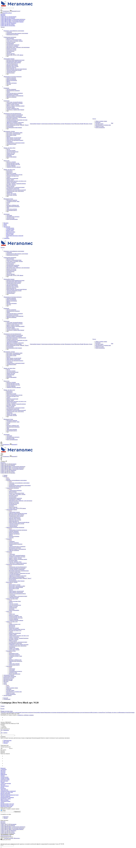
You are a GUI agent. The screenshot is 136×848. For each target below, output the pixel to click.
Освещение (12, 541)
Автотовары (12, 668)
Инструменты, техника (14, 584)
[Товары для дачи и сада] (17, 168)
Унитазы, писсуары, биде (7, 792)
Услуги (5, 225)
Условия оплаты (10, 228)
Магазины (5, 223)
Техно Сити (12, 614)
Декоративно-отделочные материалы (18, 530)
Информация (4, 774)
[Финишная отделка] (17, 197)
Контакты (3, 14)
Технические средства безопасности (18, 566)
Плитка (2, 802)
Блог (7, 237)
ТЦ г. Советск (4, 732)
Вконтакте (5, 816)
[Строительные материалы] (17, 35)
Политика (3, 772)
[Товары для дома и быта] (17, 146)
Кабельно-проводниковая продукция (9, 794)
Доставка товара (10, 229)
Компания (3, 768)
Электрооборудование (14, 512)
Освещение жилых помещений (8, 791)
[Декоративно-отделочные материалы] (17, 75)
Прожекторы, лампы (6, 798)
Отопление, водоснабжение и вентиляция (19, 482)
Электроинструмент (5, 801)
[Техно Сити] (17, 159)
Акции (5, 224)
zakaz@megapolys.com (6, 835)
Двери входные (4, 789)
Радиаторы (3, 788)
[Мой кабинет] (1, 442)
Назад (7, 477)
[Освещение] (17, 86)
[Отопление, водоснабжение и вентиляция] (17, 29)
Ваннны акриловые (5, 793)
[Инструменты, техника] (17, 130)
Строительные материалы (15, 490)
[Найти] (1, 9)
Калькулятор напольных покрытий (14, 235)
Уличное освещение (5, 796)
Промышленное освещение (7, 797)
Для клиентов (6, 226)
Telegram (5, 818)
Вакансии (3, 773)
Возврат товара (10, 230)
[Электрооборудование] (17, 57)
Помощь (3, 775)
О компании (6, 238)
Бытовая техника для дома (7, 805)
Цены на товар (9, 234)
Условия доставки (5, 778)
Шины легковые (4, 800)
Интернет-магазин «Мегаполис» (12, 838)
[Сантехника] (17, 99)
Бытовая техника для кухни (7, 803)
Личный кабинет (5, 786)
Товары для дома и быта (15, 601)
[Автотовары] (17, 212)
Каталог (8, 479)
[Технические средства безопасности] (17, 112)
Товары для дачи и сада (14, 624)
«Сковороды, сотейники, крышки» (25, 715)
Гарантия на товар (10, 231)
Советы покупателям (6, 783)
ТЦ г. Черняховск (5, 730)
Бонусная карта (10, 233)
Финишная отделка (13, 653)
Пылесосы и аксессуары (6, 806)
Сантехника (12, 554)
